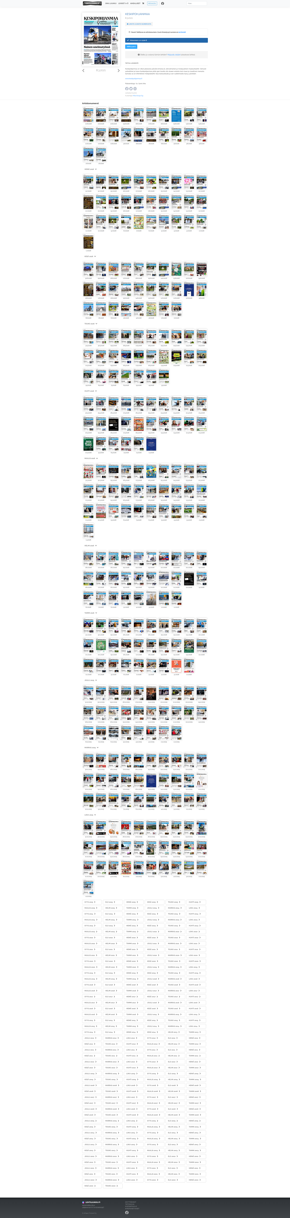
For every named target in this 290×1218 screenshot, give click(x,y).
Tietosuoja (129, 1204)
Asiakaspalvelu (88, 1205)
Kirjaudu (152, 3)
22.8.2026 (182, 32)
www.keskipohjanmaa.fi (133, 78)
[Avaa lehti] (88, 114)
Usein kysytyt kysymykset (93, 1207)
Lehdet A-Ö (123, 3)
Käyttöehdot (130, 1202)
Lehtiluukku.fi (93, 1202)
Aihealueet (135, 3)
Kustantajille (131, 1206)
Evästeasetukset (132, 1208)
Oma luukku (110, 3)
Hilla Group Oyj (138, 95)
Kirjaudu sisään (174, 55)
